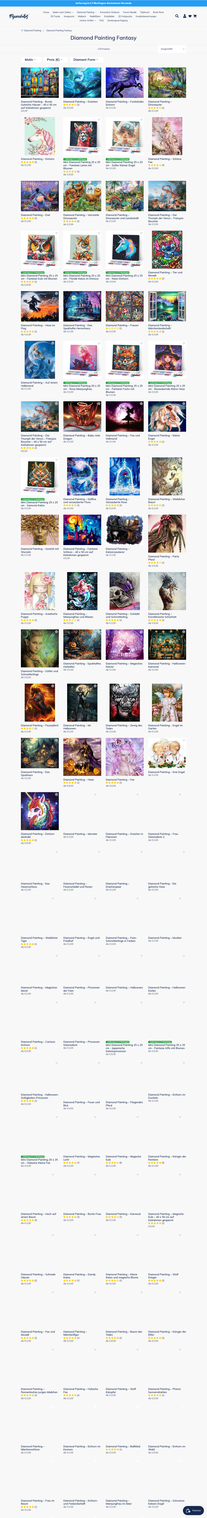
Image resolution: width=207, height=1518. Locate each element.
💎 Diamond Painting (31, 30)
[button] (56, 71)
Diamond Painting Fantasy (59, 30)
